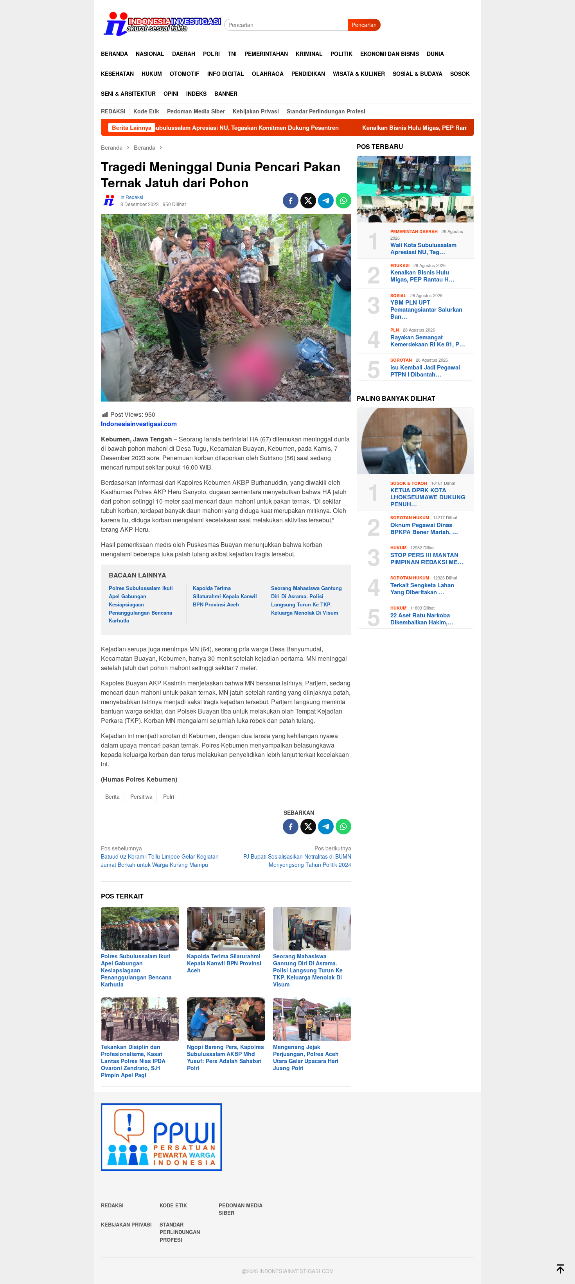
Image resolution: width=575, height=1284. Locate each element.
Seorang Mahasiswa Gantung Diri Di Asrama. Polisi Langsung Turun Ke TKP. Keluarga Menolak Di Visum (306, 600)
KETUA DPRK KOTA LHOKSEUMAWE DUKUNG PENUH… (427, 497)
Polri (168, 796)
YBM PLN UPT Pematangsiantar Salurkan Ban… (426, 309)
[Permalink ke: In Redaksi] (109, 200)
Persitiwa (141, 796)
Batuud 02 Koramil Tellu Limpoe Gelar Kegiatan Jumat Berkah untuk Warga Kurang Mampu (160, 856)
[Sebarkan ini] (290, 200)
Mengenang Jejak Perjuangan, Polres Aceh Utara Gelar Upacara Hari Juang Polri (306, 1057)
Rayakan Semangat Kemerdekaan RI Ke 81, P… (427, 341)
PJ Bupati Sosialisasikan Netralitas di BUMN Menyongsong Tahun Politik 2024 (297, 856)
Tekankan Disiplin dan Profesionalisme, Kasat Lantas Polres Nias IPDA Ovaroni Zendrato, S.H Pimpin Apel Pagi (133, 1061)
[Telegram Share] (326, 200)
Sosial (398, 295)
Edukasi (400, 265)
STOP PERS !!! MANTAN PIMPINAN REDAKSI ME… (427, 558)
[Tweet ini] (308, 200)
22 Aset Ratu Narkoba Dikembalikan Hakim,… (421, 619)
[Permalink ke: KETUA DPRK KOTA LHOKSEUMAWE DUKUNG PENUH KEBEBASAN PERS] (415, 441)
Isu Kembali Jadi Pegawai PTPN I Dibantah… (425, 371)
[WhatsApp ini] (343, 200)
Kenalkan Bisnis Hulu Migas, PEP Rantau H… (422, 276)
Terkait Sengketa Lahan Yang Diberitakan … (422, 588)
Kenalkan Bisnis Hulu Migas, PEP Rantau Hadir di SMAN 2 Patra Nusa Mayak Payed (425, 127)
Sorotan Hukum (409, 517)
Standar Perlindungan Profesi (180, 1232)
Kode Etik (173, 1205)
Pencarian (364, 25)
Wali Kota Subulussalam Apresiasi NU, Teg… (423, 248)
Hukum (398, 548)
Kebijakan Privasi (126, 1224)
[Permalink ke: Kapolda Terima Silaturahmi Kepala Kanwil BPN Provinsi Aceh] (226, 928)
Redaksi (112, 1205)
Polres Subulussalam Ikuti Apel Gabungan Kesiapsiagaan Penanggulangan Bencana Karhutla (141, 604)
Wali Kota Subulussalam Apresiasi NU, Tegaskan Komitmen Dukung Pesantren (178, 127)
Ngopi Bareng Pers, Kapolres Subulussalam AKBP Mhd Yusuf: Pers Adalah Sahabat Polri (225, 1057)
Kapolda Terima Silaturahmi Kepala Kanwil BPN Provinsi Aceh (225, 596)
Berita (112, 796)
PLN (394, 330)
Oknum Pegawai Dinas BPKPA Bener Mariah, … (424, 528)
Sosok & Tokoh (408, 483)
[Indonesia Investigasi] (162, 24)
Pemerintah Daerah (414, 231)
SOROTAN (401, 360)
